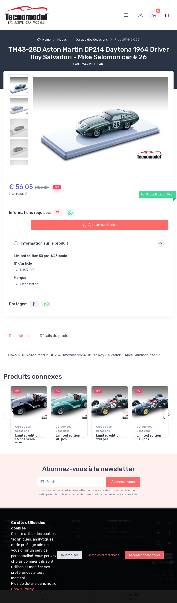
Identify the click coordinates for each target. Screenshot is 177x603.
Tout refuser (69, 555)
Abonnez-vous (123, 482)
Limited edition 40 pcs (68, 437)
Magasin (63, 39)
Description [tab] (19, 336)
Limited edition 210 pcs (108, 437)
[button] (88, 243)
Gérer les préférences (103, 555)
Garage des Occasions (92, 39)
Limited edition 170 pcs (149, 437)
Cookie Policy (22, 589)
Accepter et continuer (144, 555)
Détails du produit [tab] (55, 336)
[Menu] (126, 15)
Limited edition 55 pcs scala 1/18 (27, 439)
